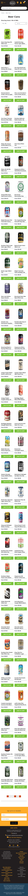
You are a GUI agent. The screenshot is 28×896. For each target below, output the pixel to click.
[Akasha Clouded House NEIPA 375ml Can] (7, 466)
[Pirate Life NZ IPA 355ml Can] (7, 161)
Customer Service (21, 868)
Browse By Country (7, 853)
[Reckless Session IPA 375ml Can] (7, 746)
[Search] (25, 8)
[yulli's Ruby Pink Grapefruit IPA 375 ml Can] (21, 695)
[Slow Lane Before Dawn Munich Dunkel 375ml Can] (7, 288)
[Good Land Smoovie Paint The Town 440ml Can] (21, 415)
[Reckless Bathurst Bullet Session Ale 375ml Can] (21, 110)
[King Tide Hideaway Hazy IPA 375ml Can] (21, 721)
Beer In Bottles (7, 880)
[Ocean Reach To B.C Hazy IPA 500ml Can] (21, 517)
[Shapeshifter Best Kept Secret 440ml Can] (7, 187)
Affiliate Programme (22, 874)
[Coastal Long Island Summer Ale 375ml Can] (7, 695)
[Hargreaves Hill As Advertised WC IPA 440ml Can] (21, 339)
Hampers (21, 862)
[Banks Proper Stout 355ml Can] (21, 237)
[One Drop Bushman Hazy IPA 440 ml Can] (21, 59)
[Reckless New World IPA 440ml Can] (7, 543)
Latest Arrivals (21, 854)
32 (17, 796)
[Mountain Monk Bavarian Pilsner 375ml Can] (21, 619)
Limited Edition (6, 868)
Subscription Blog (21, 876)
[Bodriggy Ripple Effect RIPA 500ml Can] (21, 390)
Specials (21, 855)
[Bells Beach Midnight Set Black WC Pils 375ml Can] (21, 466)
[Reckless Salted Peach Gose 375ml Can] (7, 568)
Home (2, 13)
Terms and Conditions (21, 870)
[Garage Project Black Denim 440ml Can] (7, 365)
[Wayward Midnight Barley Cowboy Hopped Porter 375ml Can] (7, 517)
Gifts (21, 859)
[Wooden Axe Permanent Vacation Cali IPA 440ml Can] (7, 314)
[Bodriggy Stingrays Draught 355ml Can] (7, 415)
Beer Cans (8, 13)
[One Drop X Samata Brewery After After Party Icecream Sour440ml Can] (7, 110)
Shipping (21, 869)
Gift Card (22, 861)
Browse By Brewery (7, 852)
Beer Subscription (7, 867)
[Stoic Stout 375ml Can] (21, 136)
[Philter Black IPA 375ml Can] (7, 593)
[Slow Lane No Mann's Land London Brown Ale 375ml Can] (21, 85)
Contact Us (14, 833)
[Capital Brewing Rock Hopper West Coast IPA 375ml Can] (21, 543)
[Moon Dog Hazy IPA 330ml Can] (7, 34)
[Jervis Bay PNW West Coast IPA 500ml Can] (7, 771)
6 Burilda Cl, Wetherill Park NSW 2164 (14, 835)
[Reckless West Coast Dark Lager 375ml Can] (7, 237)
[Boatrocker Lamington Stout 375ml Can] (21, 441)
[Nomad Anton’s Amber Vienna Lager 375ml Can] (7, 85)
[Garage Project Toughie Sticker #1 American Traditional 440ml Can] (7, 390)
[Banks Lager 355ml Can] (7, 263)
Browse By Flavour (7, 857)
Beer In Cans (7, 879)
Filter (3, 23)
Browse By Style (7, 851)
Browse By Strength (7, 858)
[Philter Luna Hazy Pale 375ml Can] (7, 670)
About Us (21, 867)
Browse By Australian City (7, 856)
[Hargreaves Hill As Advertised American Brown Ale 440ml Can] (21, 161)
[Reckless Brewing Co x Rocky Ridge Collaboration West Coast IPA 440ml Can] (21, 314)
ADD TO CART (7, 49)
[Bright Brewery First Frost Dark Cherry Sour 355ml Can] (7, 212)
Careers (21, 872)
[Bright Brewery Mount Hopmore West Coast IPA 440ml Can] (7, 441)
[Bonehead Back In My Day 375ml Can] (7, 339)
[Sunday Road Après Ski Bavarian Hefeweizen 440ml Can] (21, 670)
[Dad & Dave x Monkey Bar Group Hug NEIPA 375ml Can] (7, 59)
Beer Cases (6, 877)
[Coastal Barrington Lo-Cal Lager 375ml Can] (21, 746)
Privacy (21, 871)
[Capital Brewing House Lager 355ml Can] (21, 34)
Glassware (21, 858)
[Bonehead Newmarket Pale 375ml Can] (21, 187)
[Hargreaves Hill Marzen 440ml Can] (21, 568)
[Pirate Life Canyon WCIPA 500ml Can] (7, 136)
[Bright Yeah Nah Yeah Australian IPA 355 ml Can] (21, 263)
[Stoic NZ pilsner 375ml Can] (7, 721)
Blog (21, 875)
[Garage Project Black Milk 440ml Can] (21, 365)
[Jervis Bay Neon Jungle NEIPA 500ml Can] (21, 593)
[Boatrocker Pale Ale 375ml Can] (21, 492)
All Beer (21, 851)
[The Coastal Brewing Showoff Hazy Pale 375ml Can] (21, 212)
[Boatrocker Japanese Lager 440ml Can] (7, 492)
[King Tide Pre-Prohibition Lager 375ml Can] (21, 644)
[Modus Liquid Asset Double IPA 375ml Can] (21, 771)
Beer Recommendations (21, 853)
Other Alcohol (21, 857)
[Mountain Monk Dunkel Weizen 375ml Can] (7, 619)
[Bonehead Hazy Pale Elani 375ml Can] (21, 288)
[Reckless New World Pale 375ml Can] (7, 644)
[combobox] (14, 8)
